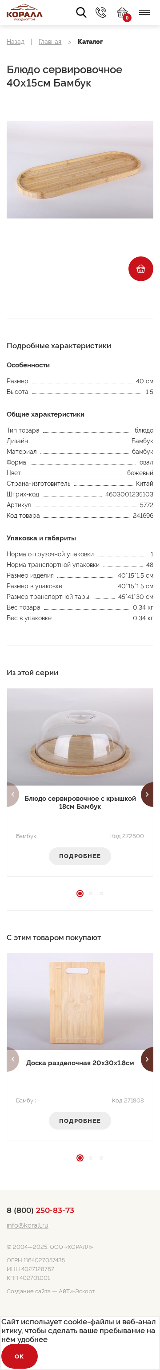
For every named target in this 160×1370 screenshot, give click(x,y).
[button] (13, 794)
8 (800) (40, 1210)
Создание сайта (29, 1291)
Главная (50, 41)
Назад (15, 41)
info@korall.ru (27, 1225)
